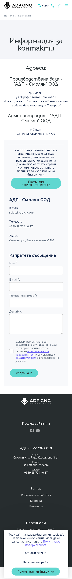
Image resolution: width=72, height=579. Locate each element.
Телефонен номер (22, 295)
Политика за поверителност (42, 543)
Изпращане (24, 373)
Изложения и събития (36, 495)
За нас (36, 488)
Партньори (36, 522)
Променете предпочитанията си (36, 183)
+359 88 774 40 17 (52, 5)
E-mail (14, 279)
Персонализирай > (35, 562)
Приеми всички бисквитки (35, 571)
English (45, 5)
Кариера (36, 501)
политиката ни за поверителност (32, 352)
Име (13, 263)
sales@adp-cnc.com (21, 212)
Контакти (36, 506)
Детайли (15, 311)
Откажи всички (35, 553)
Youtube (38, 430)
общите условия (26, 357)
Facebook (32, 430)
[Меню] (65, 5)
